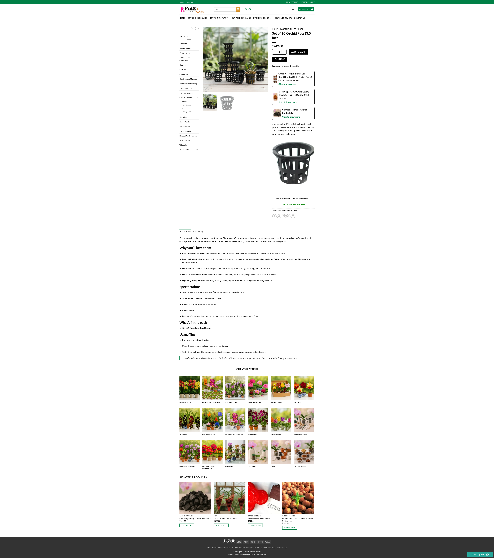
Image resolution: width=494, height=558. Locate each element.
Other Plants (184, 122)
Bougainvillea (184, 53)
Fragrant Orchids (186, 93)
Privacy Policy (238, 548)
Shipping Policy (268, 548)
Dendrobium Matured (188, 79)
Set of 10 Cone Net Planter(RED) (227, 518)
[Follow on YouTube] (250, 9)
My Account (292, 2)
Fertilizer (185, 101)
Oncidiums (183, 117)
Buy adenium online (241, 18)
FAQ (208, 548)
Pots (183, 108)
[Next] (263, 59)
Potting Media (187, 112)
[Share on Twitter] (279, 216)
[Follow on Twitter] (229, 541)
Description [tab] (185, 232)
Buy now (280, 59)
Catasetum (183, 65)
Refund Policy (252, 548)
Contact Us (299, 18)
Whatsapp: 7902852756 (187, 2)
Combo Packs (184, 74)
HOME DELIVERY (308, 2)
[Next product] (192, 28)
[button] (306, 9)
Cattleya (182, 70)
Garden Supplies (185, 97)
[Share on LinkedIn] (293, 216)
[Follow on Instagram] (246, 9)
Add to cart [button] (187, 525)
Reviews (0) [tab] (198, 232)
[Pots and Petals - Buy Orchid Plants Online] (194, 9)
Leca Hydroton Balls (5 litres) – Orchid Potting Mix (297, 519)
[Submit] (238, 9)
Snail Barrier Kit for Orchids (259, 518)
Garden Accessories (262, 18)
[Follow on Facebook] (243, 9)
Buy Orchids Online (197, 18)
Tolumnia (183, 145)
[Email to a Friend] (284, 216)
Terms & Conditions (221, 548)
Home (182, 18)
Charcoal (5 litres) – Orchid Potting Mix (195, 518)
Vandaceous (184, 150)
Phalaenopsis (184, 126)
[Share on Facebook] (274, 216)
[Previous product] (197, 28)
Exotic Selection (185, 88)
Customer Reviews (283, 18)
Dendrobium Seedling (188, 83)
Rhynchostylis (185, 131)
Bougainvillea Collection (184, 58)
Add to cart (298, 52)
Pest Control (186, 105)
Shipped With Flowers (188, 136)
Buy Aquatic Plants (219, 18)
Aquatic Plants (185, 48)
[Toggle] (197, 48)
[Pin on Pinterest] (288, 216)
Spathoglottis (184, 140)
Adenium (183, 43)
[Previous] (207, 59)
